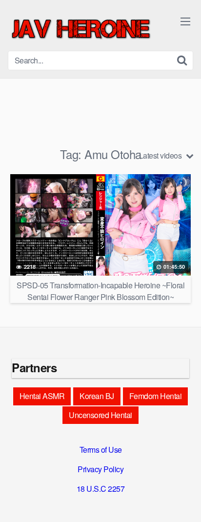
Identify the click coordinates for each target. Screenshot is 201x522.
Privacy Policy (100, 469)
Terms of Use (101, 449)
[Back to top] (184, 500)
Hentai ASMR (42, 396)
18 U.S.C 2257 (101, 488)
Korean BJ (97, 396)
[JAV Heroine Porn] (81, 29)
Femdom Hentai (155, 396)
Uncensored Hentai (100, 415)
